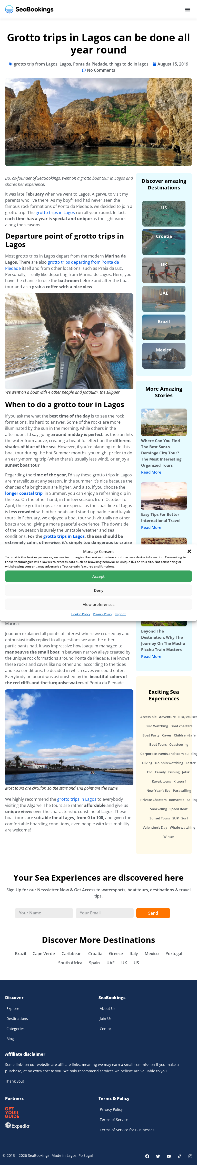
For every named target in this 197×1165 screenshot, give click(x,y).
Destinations (17, 1018)
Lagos (65, 64)
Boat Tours (158, 744)
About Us (107, 1008)
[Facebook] (147, 1156)
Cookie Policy (80, 614)
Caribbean (72, 953)
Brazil (164, 321)
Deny (98, 590)
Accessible (148, 716)
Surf (184, 818)
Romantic (176, 799)
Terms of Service (114, 1119)
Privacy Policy (102, 614)
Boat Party (151, 735)
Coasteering (178, 744)
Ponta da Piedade (90, 64)
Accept (98, 576)
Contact (106, 1028)
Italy (134, 953)
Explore (12, 1008)
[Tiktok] (179, 1156)
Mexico (164, 350)
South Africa (70, 963)
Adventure (167, 716)
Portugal (173, 953)
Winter (168, 836)
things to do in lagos (129, 64)
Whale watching (182, 827)
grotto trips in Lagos (55, 212)
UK (164, 265)
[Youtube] (169, 1156)
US (164, 208)
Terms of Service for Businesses (127, 1129)
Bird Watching (156, 726)
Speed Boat (179, 809)
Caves (166, 735)
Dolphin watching (169, 763)
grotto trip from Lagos (35, 64)
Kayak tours (161, 781)
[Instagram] (190, 1156)
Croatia (164, 236)
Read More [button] (151, 472)
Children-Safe (184, 735)
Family (160, 772)
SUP (175, 818)
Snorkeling (158, 809)
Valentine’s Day (155, 827)
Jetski (186, 772)
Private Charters (153, 799)
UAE (163, 293)
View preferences (98, 604)
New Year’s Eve (158, 790)
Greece (116, 953)
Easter (191, 763)
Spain (94, 963)
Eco (149, 772)
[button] (189, 551)
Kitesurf (179, 781)
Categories (15, 1028)
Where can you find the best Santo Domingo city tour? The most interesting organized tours (161, 453)
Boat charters (181, 726)
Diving (147, 763)
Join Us (106, 1018)
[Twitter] (158, 1156)
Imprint (120, 614)
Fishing (174, 772)
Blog (10, 1038)
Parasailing (182, 790)
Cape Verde (44, 953)
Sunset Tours (160, 818)
